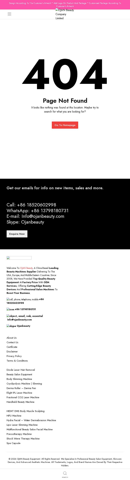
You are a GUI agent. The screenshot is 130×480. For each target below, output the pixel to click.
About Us (12, 338)
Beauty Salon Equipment (19, 374)
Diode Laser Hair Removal (21, 370)
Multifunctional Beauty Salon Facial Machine (30, 429)
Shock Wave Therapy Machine (23, 438)
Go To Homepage (65, 125)
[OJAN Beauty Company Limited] (65, 14)
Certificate (12, 347)
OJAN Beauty (26, 268)
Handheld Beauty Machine (20, 402)
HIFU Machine (14, 416)
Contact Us (12, 342)
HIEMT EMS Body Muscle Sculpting (26, 411)
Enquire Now (17, 234)
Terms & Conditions (17, 361)
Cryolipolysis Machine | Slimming (24, 383)
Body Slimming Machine (19, 379)
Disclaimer (12, 351)
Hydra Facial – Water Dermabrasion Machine (31, 420)
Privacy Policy (14, 356)
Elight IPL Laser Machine (19, 393)
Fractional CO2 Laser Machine (23, 397)
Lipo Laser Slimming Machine (22, 425)
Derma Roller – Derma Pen (21, 388)
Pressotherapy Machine (19, 434)
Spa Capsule (13, 443)
